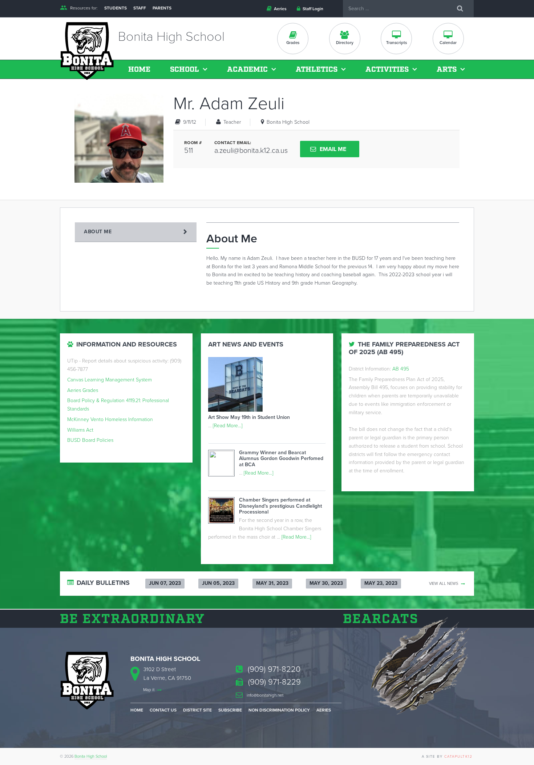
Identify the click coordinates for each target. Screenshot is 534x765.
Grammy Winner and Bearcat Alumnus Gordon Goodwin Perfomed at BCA (281, 458)
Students (115, 8)
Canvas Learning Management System (109, 380)
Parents (162, 8)
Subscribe (230, 710)
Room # (193, 142)
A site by (447, 756)
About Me (98, 232)
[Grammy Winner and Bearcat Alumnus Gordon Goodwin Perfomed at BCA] (223, 465)
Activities (387, 69)
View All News (444, 583)
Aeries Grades (82, 390)
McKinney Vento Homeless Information (110, 419)
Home (139, 69)
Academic (247, 69)
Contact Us (163, 710)
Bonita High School (90, 756)
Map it (149, 689)
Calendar (448, 42)
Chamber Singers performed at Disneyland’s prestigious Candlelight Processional (280, 506)
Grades (292, 42)
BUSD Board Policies (90, 440)
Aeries (280, 8)
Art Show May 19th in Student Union (249, 417)
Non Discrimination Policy (279, 710)
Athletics (316, 69)
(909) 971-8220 (273, 669)
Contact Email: (232, 142)
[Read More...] (227, 426)
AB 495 (400, 369)
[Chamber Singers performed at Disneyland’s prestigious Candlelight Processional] (223, 512)
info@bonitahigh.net (264, 695)
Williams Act (80, 430)
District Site (197, 710)
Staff (139, 8)
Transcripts (396, 42)
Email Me (333, 149)
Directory (344, 42)
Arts (447, 69)
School (184, 69)
